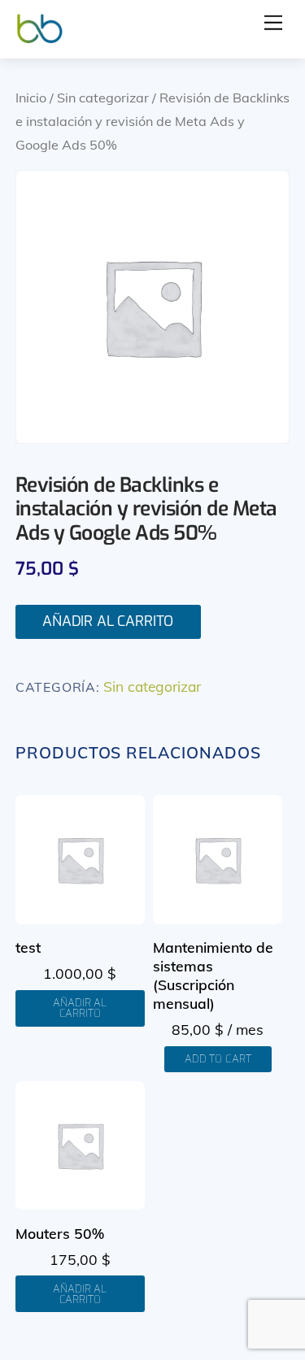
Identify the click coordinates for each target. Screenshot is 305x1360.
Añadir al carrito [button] (80, 1008)
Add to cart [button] (218, 1059)
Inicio (30, 97)
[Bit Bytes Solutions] (39, 38)
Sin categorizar (103, 97)
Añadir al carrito (107, 621)
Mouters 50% (59, 1233)
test (28, 947)
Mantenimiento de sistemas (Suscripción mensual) (213, 975)
